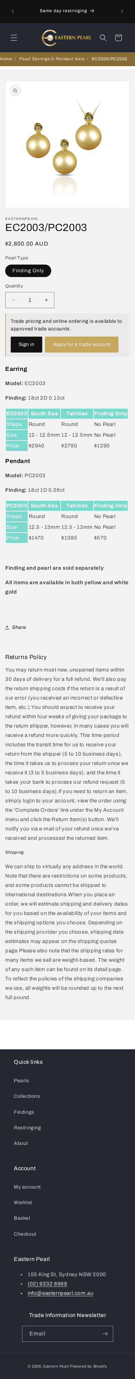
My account (27, 1187)
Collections (27, 1096)
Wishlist (23, 1202)
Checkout (25, 1234)
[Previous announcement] (12, 11)
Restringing (27, 1127)
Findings (24, 1112)
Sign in (26, 344)
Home (6, 58)
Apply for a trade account (82, 344)
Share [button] (19, 627)
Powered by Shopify (88, 1366)
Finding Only (28, 270)
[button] (13, 37)
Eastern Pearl (56, 1366)
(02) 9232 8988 (47, 1284)
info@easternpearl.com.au (60, 1293)
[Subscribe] (105, 1334)
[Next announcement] (122, 11)
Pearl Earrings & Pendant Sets (51, 58)
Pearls (21, 1080)
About (21, 1143)
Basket (22, 1218)
